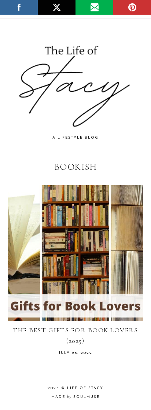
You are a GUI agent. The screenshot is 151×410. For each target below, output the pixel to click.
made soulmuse (75, 397)
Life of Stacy (85, 388)
